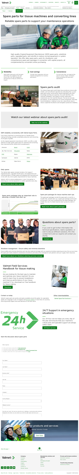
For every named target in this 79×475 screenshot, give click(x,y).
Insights (22, 463)
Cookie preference (49, 472)
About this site (4, 472)
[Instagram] (5, 467)
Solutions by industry (65, 464)
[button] (4, 11)
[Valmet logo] (6, 3)
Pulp (41, 459)
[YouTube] (14, 467)
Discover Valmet (24, 468)
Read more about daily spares (12, 184)
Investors (23, 464)
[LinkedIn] (11, 467)
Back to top (39, 449)
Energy (42, 464)
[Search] (76, 3)
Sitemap (10, 472)
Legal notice (16, 472)
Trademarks (22, 472)
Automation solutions (65, 457)
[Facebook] (2, 467)
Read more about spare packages (53, 206)
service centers (30, 299)
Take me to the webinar (39, 122)
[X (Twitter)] (8, 467)
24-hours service (50, 328)
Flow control (63, 459)
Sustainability (24, 461)
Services (42, 466)
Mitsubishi (17, 151)
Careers (22, 459)
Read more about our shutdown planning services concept (22, 256)
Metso (28, 161)
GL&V (28, 147)
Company (23, 457)
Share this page (4, 449)
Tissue (41, 462)
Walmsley (29, 154)
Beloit (15, 147)
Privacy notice (40, 472)
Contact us (47, 239)
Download (7, 287)
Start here (39, 435)
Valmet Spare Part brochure (62, 298)
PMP (3, 154)
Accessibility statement (31, 472)
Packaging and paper (45, 460)
